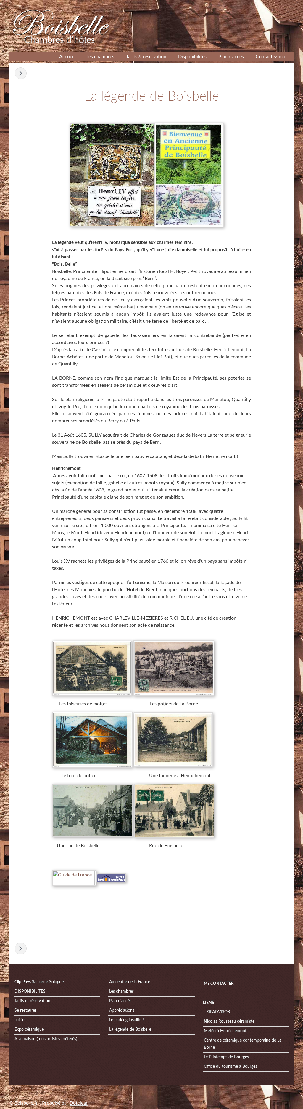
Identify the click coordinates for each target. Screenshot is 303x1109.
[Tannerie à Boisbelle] (173, 739)
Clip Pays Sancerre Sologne (39, 982)
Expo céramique (29, 1029)
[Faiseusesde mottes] (92, 667)
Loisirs (19, 1020)
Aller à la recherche (277, 4)
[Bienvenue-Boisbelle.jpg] (189, 174)
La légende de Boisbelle (130, 1029)
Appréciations (121, 1010)
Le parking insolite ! (126, 1020)
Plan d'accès (120, 1001)
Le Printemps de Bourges (226, 1057)
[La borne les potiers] (173, 667)
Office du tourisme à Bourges (230, 1067)
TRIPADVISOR (217, 1012)
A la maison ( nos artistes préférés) (45, 1039)
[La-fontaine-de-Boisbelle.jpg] (112, 174)
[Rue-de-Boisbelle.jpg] (174, 810)
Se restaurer (25, 1010)
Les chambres (121, 991)
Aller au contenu (218, 4)
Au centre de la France (129, 982)
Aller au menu (246, 4)
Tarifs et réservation (32, 1001)
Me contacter (218, 983)
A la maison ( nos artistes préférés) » (21, 73)
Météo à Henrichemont (225, 1031)
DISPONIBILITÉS (30, 991)
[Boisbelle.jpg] (92, 810)
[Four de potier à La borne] (92, 739)
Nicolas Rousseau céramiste (229, 1021)
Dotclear (79, 1103)
